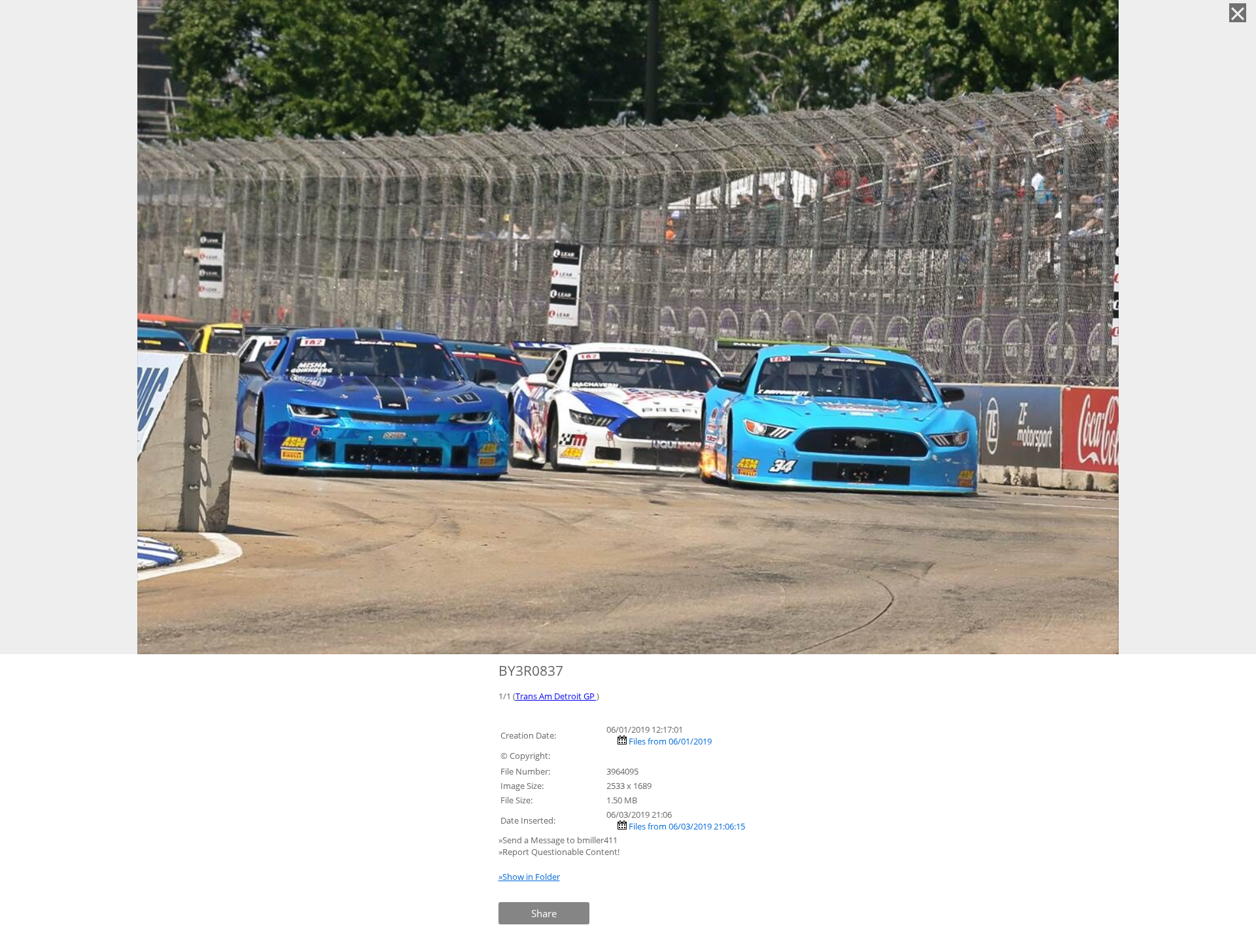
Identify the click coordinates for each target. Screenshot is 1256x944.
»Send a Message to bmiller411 (558, 840)
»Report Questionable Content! (558, 852)
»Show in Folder (529, 877)
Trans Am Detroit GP (556, 696)
